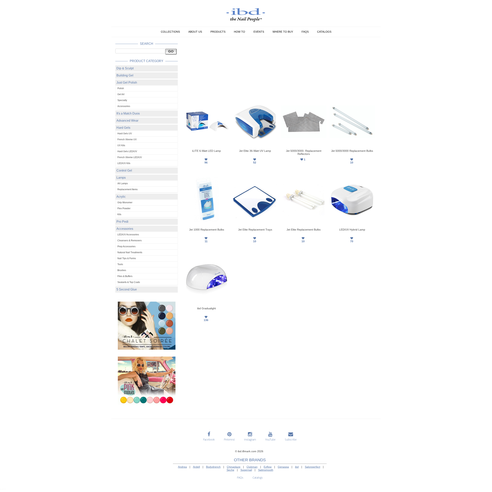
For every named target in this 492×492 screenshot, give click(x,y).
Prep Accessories (126, 246)
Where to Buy (283, 31)
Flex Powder (123, 208)
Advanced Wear (127, 120)
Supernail (246, 469)
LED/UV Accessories (128, 234)
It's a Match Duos (128, 113)
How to (239, 31)
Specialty (122, 100)
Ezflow (268, 466)
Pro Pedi (122, 221)
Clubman (252, 466)
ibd (297, 466)
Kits (119, 214)
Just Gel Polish (126, 82)
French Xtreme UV (127, 139)
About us (195, 31)
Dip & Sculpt (125, 68)
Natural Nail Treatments (129, 252)
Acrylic (121, 196)
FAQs (305, 31)
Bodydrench (213, 466)
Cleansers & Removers (129, 240)
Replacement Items (127, 189)
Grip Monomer (124, 202)
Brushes (121, 270)
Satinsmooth (265, 469)
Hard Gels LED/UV (127, 151)
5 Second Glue (126, 289)
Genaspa (283, 466)
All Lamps (122, 183)
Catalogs (324, 31)
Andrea (182, 466)
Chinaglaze (233, 466)
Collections (170, 31)
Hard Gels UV (124, 133)
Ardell (196, 466)
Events (258, 31)
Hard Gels (123, 127)
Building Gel (124, 75)
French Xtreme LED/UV (129, 157)
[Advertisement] (280, 68)
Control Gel (124, 170)
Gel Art (120, 94)
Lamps (121, 177)
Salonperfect (312, 466)
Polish (120, 88)
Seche (230, 469)
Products (217, 31)
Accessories (123, 106)
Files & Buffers (124, 276)
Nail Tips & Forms (126, 258)
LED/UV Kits (123, 163)
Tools (120, 264)
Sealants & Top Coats (128, 282)
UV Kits (121, 145)
